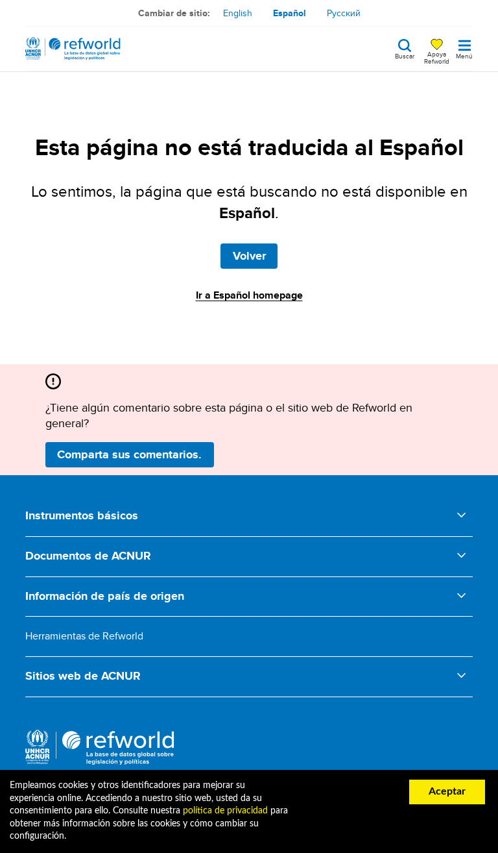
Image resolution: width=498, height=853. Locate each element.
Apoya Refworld (436, 57)
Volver (249, 255)
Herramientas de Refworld (84, 635)
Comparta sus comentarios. (129, 454)
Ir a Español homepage (249, 295)
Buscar (404, 55)
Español (289, 12)
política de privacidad (225, 810)
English (237, 12)
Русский (344, 12)
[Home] (73, 49)
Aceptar (447, 791)
